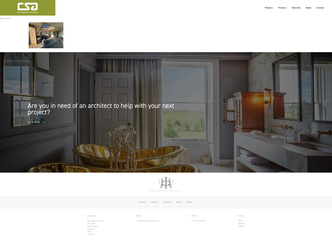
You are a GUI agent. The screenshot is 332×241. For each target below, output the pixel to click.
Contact (320, 7)
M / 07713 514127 (199, 221)
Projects (269, 7)
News (308, 7)
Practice (282, 7)
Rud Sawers (6, 18)
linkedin (241, 226)
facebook (241, 223)
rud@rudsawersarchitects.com (147, 221)
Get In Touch (34, 122)
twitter (240, 221)
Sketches (296, 7)
